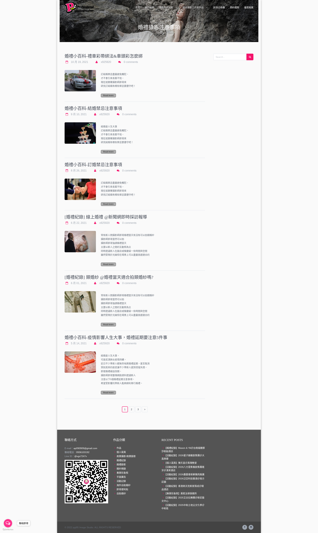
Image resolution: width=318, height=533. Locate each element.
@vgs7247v (80, 456)
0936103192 (82, 452)
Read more (108, 95)
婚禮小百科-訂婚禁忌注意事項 (93, 164)
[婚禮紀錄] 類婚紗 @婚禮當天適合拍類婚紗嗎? (109, 277)
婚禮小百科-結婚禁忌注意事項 (93, 108)
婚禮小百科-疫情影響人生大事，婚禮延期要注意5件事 (116, 337)
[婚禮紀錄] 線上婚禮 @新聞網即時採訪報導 (106, 217)
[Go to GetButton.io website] (8, 530)
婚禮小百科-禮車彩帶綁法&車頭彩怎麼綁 (104, 56)
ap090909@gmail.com (85, 448)
